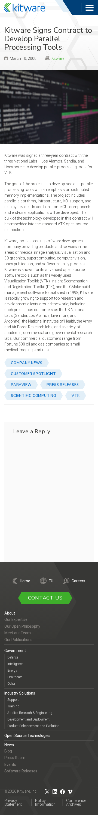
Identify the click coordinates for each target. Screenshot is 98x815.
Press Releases (63, 384)
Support (13, 700)
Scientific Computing (33, 395)
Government (15, 650)
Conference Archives (76, 802)
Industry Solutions (19, 693)
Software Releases (20, 771)
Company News (26, 363)
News (9, 745)
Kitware (57, 58)
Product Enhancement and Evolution (33, 726)
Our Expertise (15, 619)
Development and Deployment (28, 719)
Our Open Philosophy (22, 626)
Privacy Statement (13, 802)
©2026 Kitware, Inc (20, 791)
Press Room (14, 757)
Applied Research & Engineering (29, 713)
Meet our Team (17, 633)
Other (11, 684)
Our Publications (18, 639)
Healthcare (14, 677)
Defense (12, 657)
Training (13, 706)
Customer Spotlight (33, 373)
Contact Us (45, 598)
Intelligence (15, 664)
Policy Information (45, 802)
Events (10, 764)
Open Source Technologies (27, 735)
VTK (75, 395)
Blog (8, 751)
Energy (12, 670)
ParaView (21, 384)
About (9, 613)
